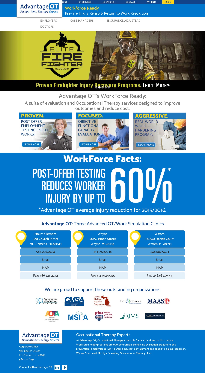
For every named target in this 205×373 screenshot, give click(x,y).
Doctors (47, 26)
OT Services (85, 2)
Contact (131, 2)
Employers (48, 20)
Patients (151, 2)
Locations (109, 2)
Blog (168, 2)
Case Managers (82, 20)
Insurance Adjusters (123, 20)
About (64, 2)
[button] (15, 58)
